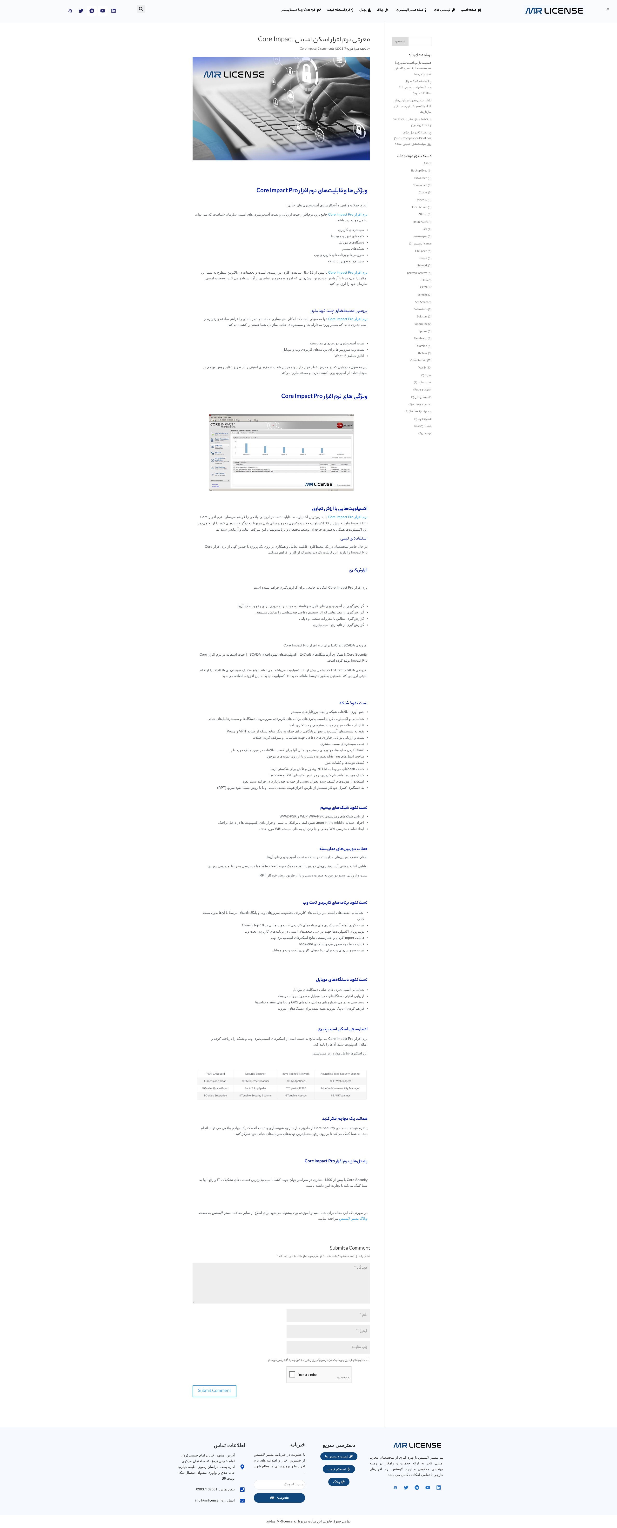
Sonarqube (421, 324)
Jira (425, 229)
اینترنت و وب (424, 390)
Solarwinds (421, 309)
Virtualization (418, 360)
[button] (608, 9)
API (426, 163)
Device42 (421, 200)
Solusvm (422, 317)
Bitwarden (420, 178)
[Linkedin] (113, 11)
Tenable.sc (420, 338)
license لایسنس (422, 244)
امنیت (428, 375)
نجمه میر (360, 49)
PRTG (423, 287)
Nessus (422, 258)
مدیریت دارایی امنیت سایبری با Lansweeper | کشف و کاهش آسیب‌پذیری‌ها (413, 68)
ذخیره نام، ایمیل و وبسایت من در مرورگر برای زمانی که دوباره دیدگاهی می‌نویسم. (316, 1360)
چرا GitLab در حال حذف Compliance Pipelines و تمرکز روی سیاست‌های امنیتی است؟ (412, 138)
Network (422, 265)
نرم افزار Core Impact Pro (286, 191)
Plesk (425, 280)
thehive (423, 353)
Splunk (423, 331)
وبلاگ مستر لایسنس (353, 1218)
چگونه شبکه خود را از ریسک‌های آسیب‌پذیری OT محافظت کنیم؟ (415, 87)
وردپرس (426, 433)
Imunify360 (420, 222)
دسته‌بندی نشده (421, 404)
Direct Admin (419, 207)
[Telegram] (92, 11)
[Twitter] (81, 11)
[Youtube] (102, 11)
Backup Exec (419, 171)
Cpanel (423, 193)
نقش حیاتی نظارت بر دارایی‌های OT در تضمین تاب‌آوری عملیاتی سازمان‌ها (412, 106)
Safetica (423, 295)
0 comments (326, 49)
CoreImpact (308, 49)
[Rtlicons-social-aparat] (70, 11)
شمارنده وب (424, 419)
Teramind (421, 346)
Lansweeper (419, 236)
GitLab (423, 214)
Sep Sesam (421, 302)
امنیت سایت (424, 382)
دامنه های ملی (423, 397)
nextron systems (417, 273)
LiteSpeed (421, 251)
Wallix (422, 368)
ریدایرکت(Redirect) (420, 411)
